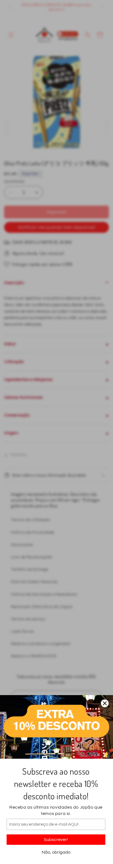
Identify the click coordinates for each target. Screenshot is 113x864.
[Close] (105, 703)
